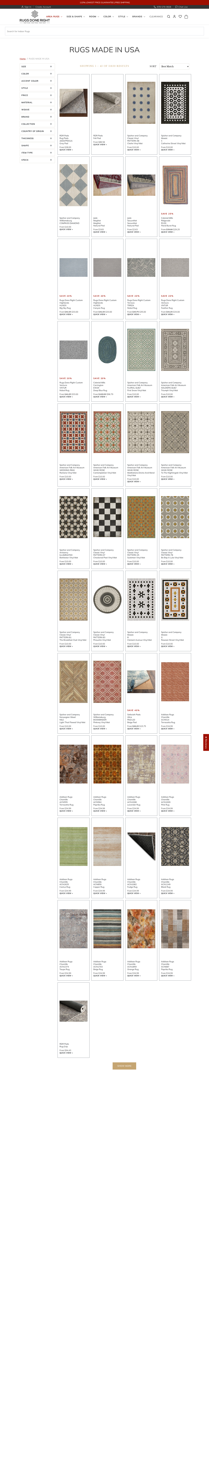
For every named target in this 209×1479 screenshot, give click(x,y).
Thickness (27, 138)
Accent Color (29, 81)
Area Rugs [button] (53, 16)
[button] (169, 16)
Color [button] (107, 16)
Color (25, 73)
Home (23, 58)
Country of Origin (32, 131)
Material (26, 102)
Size (23, 66)
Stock (24, 160)
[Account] (174, 16)
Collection (28, 124)
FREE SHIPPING (122, 2)
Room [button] (92, 16)
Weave (25, 109)
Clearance (156, 16)
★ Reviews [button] (206, 742)
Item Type (27, 152)
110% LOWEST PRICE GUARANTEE (97, 2)
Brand (25, 117)
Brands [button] (137, 16)
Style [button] (121, 16)
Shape (25, 145)
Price (24, 95)
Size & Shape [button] (74, 16)
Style (24, 88)
